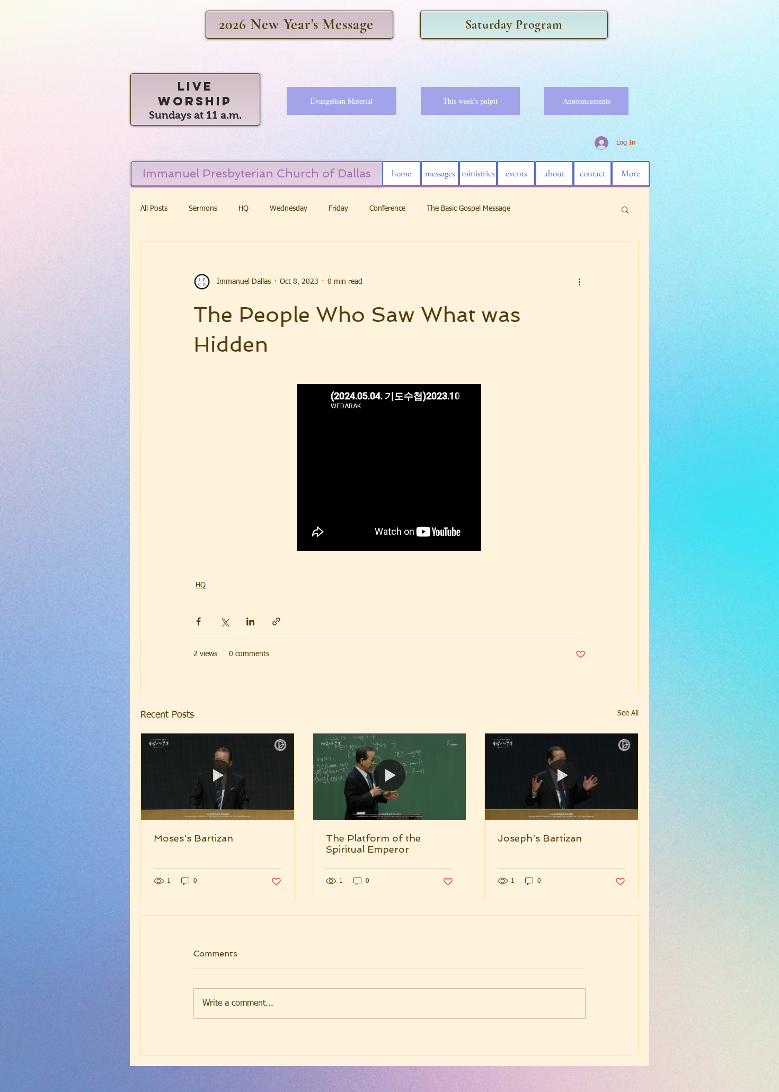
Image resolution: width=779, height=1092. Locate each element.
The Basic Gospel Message (468, 208)
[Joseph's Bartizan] (561, 776)
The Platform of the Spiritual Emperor (373, 844)
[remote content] (389, 468)
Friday (338, 208)
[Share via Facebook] (198, 621)
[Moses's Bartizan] (217, 776)
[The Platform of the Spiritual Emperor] (389, 776)
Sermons (203, 208)
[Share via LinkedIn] (250, 621)
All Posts (153, 208)
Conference (387, 208)
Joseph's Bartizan (540, 838)
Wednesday (288, 208)
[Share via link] (276, 621)
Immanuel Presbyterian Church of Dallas (257, 173)
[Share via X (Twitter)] (224, 621)
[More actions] (579, 281)
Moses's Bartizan (193, 838)
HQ (243, 208)
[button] (625, 209)
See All (628, 713)
